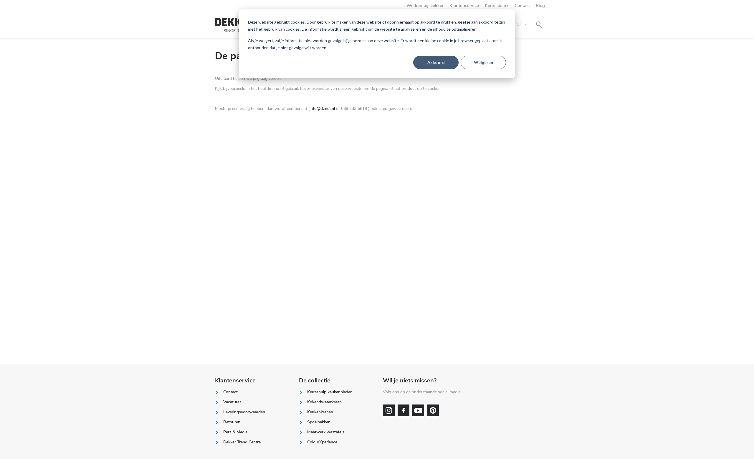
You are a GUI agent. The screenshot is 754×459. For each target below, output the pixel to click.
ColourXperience (322, 442)
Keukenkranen (320, 412)
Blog (540, 6)
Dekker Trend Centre (242, 442)
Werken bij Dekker (425, 6)
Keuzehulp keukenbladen (330, 392)
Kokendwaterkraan (324, 402)
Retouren (231, 422)
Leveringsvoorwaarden (244, 412)
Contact (522, 6)
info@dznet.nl (322, 108)
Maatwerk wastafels (325, 432)
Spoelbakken (318, 422)
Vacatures (232, 402)
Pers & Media (235, 432)
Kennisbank (497, 6)
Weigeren (483, 62)
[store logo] (235, 25)
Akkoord (436, 62)
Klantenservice (464, 6)
